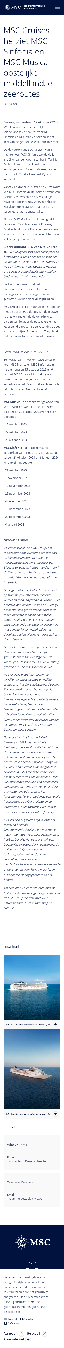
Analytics (28, 1319)
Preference (13, 1323)
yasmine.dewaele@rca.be (25, 1199)
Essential (12, 1319)
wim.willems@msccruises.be (27, 1161)
